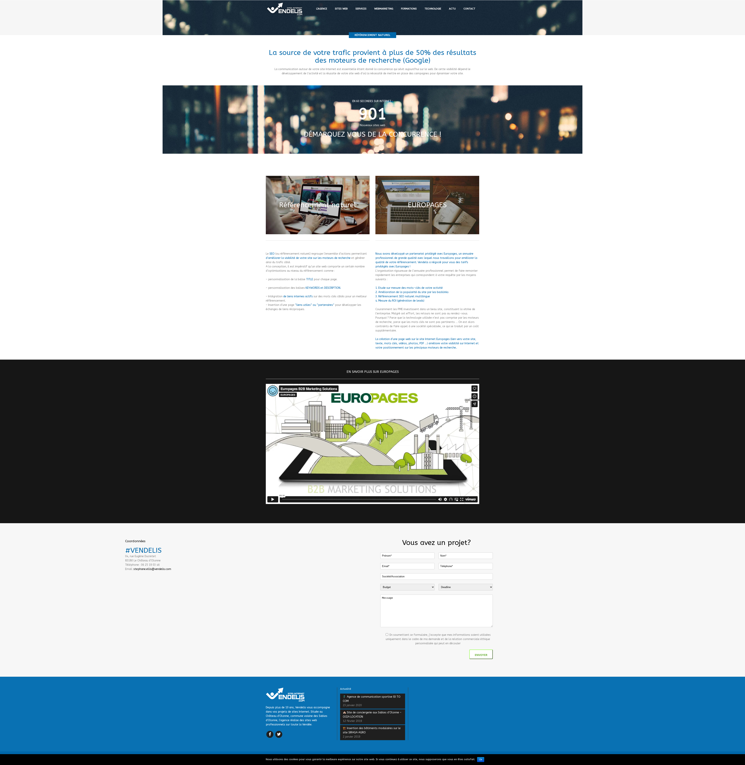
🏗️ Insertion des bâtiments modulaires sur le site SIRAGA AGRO (372, 730)
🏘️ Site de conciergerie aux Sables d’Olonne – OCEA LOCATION (372, 714)
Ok (480, 759)
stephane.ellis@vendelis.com (152, 569)
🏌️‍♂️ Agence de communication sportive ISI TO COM (371, 699)
